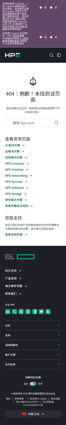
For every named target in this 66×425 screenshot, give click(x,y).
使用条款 (19, 398)
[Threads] (27, 311)
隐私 (8, 398)
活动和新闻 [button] (11, 345)
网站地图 (55, 398)
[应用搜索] (56, 123)
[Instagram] (21, 311)
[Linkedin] (7, 311)
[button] (51, 54)
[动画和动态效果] (33, 383)
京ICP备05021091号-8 (27, 401)
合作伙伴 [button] (10, 364)
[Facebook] (34, 311)
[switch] (33, 384)
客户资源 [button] (10, 355)
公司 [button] (7, 325)
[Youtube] (41, 311)
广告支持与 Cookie (37, 398)
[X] (14, 311)
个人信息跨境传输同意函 (15, 39)
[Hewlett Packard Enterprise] (12, 55)
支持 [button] (7, 335)
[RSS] (48, 311)
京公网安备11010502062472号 (38, 403)
